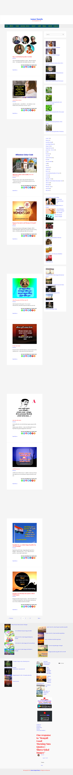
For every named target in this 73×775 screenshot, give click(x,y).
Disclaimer (38, 726)
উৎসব (46, 159)
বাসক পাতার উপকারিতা (49, 94)
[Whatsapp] (22, 67)
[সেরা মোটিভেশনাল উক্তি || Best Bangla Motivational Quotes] (50, 271)
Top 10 (47, 155)
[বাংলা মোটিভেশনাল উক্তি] (40, 687)
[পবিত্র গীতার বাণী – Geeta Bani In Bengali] (51, 44)
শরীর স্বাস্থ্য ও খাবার (48, 186)
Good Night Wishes (49, 144)
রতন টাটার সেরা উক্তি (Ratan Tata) (51, 309)
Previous (10, 618)
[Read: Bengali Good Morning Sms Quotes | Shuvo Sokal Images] (25, 581)
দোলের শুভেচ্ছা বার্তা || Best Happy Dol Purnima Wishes (25, 643)
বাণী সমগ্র (47, 175)
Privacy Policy (39, 727)
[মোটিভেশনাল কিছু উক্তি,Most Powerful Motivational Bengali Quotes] (41, 679)
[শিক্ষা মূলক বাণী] (49, 297)
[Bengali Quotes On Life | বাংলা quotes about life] (8, 678)
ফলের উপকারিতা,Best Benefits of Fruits (52, 173)
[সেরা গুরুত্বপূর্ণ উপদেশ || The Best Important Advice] (49, 281)
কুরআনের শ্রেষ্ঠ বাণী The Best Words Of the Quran (54, 81)
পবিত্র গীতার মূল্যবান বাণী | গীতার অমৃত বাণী (20, 300)
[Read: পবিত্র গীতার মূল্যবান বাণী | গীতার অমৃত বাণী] (25, 288)
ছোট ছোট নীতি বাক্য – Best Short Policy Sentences (54, 72)
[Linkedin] (30, 67)
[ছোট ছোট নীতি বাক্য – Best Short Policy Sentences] (51, 69)
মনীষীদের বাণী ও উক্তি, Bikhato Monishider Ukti (54, 180)
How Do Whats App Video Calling (52, 197)
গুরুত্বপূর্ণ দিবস (48, 167)
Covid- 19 (47, 138)
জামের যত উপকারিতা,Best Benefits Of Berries (53, 237)
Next (39, 618)
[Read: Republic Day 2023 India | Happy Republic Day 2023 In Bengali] (25, 532)
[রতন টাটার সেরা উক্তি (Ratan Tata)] (49, 305)
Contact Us (38, 724)
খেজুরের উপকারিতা (48, 229)
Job (46, 151)
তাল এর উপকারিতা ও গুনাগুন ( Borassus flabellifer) (54, 253)
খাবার (46, 165)
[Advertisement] (32, 7)
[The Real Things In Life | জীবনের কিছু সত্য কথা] (8, 664)
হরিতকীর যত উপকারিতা (49, 245)
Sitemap (38, 729)
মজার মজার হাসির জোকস (17, 420)
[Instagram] (26, 67)
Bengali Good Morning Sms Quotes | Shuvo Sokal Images (24, 594)
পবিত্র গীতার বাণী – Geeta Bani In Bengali (53, 47)
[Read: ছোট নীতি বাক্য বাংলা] (25, 457)
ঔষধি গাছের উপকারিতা (49, 161)
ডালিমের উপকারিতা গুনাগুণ (49, 262)
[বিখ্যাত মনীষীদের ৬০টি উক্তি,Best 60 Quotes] (39, 694)
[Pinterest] (32, 67)
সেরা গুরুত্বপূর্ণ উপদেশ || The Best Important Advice (55, 284)
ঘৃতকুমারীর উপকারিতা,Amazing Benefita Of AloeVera (55, 131)
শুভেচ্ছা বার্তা (47, 188)
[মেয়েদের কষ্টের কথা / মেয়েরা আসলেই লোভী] (8, 671)
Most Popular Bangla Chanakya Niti (59, 201)
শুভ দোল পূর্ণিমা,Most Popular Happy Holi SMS (23, 630)
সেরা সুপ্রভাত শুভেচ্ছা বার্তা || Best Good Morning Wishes (55, 633)
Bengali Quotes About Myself (10, 667)
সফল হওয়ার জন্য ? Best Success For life (52, 292)
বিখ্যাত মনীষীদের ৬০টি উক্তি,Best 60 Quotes (47, 693)
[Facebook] (24, 67)
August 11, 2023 (45, 757)
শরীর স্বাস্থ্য (47, 184)
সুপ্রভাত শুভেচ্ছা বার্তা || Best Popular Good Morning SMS (57, 627)
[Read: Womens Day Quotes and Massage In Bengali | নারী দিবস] (25, 211)
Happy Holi (48, 146)
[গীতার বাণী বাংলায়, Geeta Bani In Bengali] (51, 51)
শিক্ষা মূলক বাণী (48, 301)
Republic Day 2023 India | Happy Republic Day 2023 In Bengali (24, 545)
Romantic (47, 153)
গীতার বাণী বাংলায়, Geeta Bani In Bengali (53, 55)
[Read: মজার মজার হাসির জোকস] (25, 408)
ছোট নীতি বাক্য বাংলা (16, 469)
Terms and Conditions (40, 730)
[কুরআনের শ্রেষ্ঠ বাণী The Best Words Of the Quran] (51, 77)
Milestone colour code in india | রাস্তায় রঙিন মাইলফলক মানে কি (23, 175)
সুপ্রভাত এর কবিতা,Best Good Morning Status (53, 639)
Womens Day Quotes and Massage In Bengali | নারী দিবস (24, 223)
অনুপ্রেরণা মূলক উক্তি (49, 157)
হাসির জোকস (47, 190)
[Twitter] (28, 67)
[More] (34, 67)
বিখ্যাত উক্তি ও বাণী (48, 179)
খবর (46, 163)
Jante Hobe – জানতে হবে (50, 150)
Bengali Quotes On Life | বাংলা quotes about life (22, 675)
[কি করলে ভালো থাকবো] (8, 684)
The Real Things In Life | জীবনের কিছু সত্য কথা (21, 661)
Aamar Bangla (36, 19)
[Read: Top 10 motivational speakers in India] (25, 45)
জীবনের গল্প (47, 171)
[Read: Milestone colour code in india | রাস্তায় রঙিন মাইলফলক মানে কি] (25, 162)
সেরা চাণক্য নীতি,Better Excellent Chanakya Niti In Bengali (60, 211)
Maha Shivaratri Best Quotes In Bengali (19, 624)
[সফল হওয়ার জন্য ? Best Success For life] (51, 289)
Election (47, 140)
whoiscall (42, 754)
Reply (42, 765)
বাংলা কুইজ (47, 177)
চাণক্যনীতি (47, 169)
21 (30, 618)
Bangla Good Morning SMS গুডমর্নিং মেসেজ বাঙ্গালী (57, 651)
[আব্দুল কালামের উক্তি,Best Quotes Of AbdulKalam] (39, 664)
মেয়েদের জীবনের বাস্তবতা (17, 100)
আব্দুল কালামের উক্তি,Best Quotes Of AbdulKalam (47, 663)
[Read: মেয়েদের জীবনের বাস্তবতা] (25, 89)
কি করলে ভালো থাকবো (16, 346)
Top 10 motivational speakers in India (22, 56)
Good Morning (49, 142)
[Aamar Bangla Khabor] (35, 770)
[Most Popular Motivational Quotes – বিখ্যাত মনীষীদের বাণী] (41, 670)
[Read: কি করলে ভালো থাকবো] (25, 333)
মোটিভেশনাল (47, 182)
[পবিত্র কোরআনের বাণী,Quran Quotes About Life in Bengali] (49, 59)
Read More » (15, 70)
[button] (13, 26)
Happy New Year (49, 148)
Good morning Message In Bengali (56, 645)
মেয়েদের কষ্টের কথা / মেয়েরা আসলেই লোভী (19, 669)
